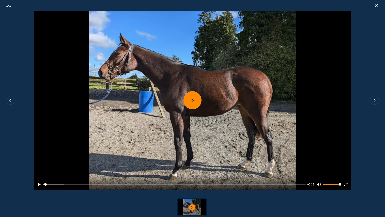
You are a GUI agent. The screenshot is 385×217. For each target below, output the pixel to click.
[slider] (174, 184)
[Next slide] (374, 100)
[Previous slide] (10, 100)
